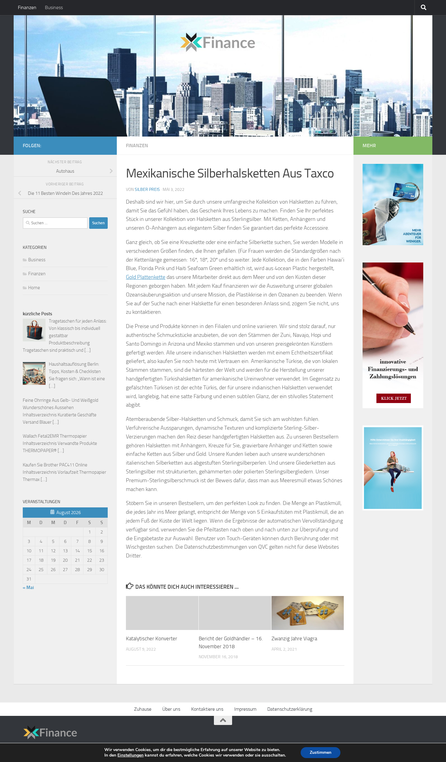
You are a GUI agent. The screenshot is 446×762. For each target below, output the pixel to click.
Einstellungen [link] (130, 755)
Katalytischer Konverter (151, 638)
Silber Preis (147, 189)
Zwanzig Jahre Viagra (294, 638)
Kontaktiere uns (207, 709)
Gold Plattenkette (145, 277)
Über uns (171, 709)
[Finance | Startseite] (139, 40)
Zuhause (142, 709)
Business (54, 7)
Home (34, 287)
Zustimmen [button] (320, 752)
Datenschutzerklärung (289, 709)
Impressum (245, 709)
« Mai (28, 587)
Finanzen (27, 7)
